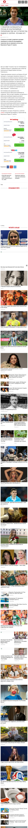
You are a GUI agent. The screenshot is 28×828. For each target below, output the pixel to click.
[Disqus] (14, 208)
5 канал (25, 24)
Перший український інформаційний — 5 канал (4, 2)
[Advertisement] (14, 140)
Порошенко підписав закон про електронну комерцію (20, 177)
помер (2, 112)
